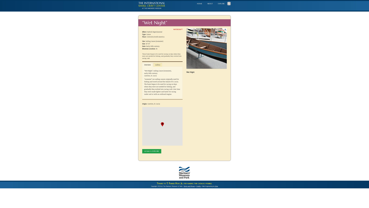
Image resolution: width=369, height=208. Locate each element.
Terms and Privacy (189, 186)
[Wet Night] (206, 49)
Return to (152, 151)
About (210, 4)
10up (216, 186)
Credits (198, 186)
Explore (221, 4)
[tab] (147, 65)
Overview (147, 65)
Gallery (157, 65)
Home (199, 4)
